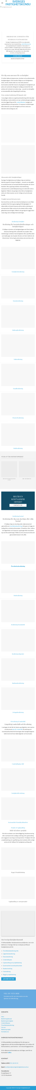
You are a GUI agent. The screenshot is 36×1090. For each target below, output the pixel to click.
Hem (2, 1016)
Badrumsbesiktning (18, 683)
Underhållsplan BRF (18, 764)
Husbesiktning (18, 595)
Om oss (3, 1027)
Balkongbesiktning (18, 330)
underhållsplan (21, 102)
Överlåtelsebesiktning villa (10, 951)
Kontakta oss (5, 1031)
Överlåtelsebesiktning (7, 1025)
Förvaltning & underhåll (18, 721)
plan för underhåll (17, 729)
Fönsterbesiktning (18, 418)
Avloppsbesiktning (18, 712)
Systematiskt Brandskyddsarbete (18, 822)
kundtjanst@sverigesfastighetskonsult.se (16, 1067)
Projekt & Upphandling (18, 828)
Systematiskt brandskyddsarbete (12, 965)
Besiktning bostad (18, 516)
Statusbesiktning (18, 301)
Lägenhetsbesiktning (9, 954)
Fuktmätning (6, 971)
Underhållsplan (7, 959)
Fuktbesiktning (18, 448)
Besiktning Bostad (6, 1018)
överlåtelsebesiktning (16, 526)
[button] (2, 3)
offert (9, 1052)
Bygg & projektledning (9, 974)
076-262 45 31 (14, 1063)
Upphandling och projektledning (12, 962)
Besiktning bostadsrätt (18, 625)
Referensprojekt (6, 1029)
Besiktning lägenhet (18, 654)
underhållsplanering (26, 44)
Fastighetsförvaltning (18, 793)
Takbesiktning (18, 359)
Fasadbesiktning (18, 388)
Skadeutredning (7, 968)
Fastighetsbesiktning (18, 272)
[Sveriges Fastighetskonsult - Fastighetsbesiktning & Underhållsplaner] (18, 3)
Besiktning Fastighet (18, 221)
